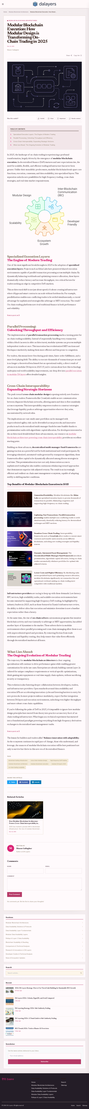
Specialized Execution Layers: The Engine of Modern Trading (34, 134)
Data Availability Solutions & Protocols (44, 1088)
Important (63, 118)
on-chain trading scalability (16, 767)
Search (63, 1082)
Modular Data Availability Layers (42, 1094)
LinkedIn (37, 782)
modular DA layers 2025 (59, 764)
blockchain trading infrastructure (18, 760)
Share (68, 55)
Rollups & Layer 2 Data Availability (43, 1097)
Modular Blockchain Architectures (18, 12)
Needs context (76, 118)
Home (5, 12)
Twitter (13, 782)
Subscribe (44, 1061)
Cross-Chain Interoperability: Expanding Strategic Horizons (33, 141)
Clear (52, 118)
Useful (42, 118)
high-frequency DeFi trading (58, 760)
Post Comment (14, 894)
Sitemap (64, 1085)
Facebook (25, 782)
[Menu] (2, 4)
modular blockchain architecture (18, 764)
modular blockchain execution (39, 764)
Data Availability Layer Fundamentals (44, 1091)
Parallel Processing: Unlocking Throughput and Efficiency (33, 138)
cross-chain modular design (39, 760)
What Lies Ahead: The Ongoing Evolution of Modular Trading (34, 145)
